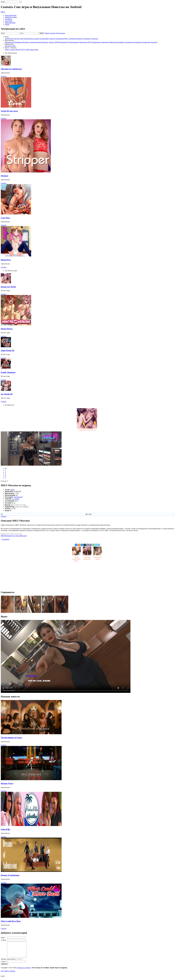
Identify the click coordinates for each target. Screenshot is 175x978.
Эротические (9, 38)
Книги (7, 49)
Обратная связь (10, 22)
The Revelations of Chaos (11, 738)
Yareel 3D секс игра (9, 111)
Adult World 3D (7, 350)
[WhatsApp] (93, 545)
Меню (3, 12)
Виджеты (8, 46)
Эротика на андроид (24, 967)
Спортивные (59, 38)
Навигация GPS (84, 42)
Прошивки (18, 42)
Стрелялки (86, 38)
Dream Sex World (8, 287)
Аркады (52, 38)
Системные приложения (132, 42)
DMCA (6, 971)
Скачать (3, 76)
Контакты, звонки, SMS (49, 42)
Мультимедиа (63, 42)
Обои (13, 46)
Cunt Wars (5, 218)
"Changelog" (5, 539)
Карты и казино (33, 38)
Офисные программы (116, 42)
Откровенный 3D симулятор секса (87, 430)
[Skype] (96, 545)
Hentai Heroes (7, 329)
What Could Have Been (11, 921)
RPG (66, 38)
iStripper (4, 176)
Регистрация (60, 33)
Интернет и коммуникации (31, 42)
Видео (18, 49)
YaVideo (12, 971)
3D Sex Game (18, 38)
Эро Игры (8, 19)
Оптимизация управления (100, 42)
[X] (84, 545)
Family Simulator (8, 372)
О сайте (27, 49)
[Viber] (90, 545)
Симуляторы (72, 38)
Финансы (154, 42)
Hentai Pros (6, 260)
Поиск (7, 24)
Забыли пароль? (50, 33)
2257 (2, 971)
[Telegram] (99, 545)
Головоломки (44, 38)
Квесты (79, 38)
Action (26, 38)
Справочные (146, 42)
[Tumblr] (87, 545)
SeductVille (5, 829)
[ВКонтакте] (76, 545)
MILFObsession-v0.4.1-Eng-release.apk (14, 536)
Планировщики (73, 42)
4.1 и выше (15, 499)
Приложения (9, 42)
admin (12, 490)
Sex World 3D (6, 394)
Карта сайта (34, 49)
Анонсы (12, 49)
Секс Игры (8, 21)
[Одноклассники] (79, 545)
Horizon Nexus (7, 783)
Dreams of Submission (10, 875)
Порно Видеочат (10, 15)
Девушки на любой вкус (11, 69)
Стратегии (94, 38)
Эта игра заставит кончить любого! (76, 559)
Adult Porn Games (11, 17)
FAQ (22, 49)
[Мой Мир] (82, 545)
